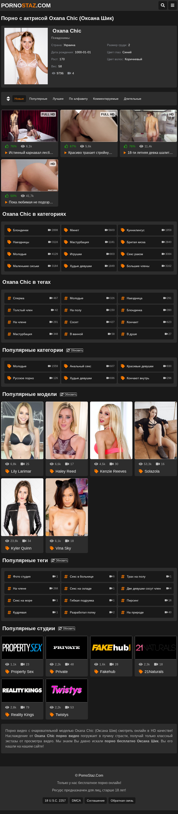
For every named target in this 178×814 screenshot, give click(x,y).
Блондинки (35, 230)
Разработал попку (92, 612)
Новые (19, 98)
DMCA (76, 800)
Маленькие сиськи (35, 266)
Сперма (35, 298)
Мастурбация (92, 242)
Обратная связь (122, 800)
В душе (149, 334)
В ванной (92, 334)
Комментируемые (106, 98)
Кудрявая (35, 612)
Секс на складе (92, 588)
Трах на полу (149, 576)
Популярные (38, 98)
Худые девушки (92, 266)
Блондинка (149, 310)
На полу (92, 310)
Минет (92, 230)
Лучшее (58, 98)
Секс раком (149, 254)
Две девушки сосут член (149, 588)
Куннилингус (149, 230)
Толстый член (35, 310)
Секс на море (35, 600)
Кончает (149, 322)
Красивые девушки (149, 366)
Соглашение (96, 800)
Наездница (149, 298)
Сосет (92, 322)
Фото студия (35, 576)
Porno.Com (26, 5)
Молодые (35, 254)
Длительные (132, 98)
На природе (149, 612)
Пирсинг (149, 600)
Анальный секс (92, 366)
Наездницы (35, 242)
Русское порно (35, 378)
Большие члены (149, 266)
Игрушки (92, 254)
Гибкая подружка (92, 600)
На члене (35, 322)
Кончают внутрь (149, 378)
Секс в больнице (92, 576)
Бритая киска (149, 242)
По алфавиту (78, 98)
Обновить (76, 350)
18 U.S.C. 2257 (55, 800)
